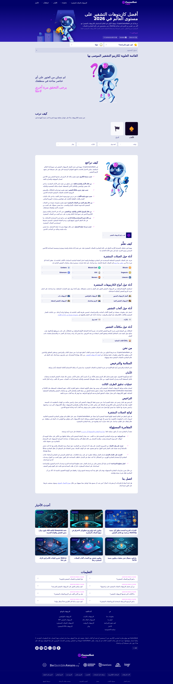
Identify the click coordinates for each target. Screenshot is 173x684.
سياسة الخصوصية (110, 629)
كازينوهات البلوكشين (65, 616)
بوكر (88, 626)
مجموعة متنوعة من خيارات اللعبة (68, 315)
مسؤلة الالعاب (111, 681)
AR (136, 648)
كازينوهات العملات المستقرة (65, 623)
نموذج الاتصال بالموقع (64, 483)
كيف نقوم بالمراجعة (110, 623)
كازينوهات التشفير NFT (65, 620)
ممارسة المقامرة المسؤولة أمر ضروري (93, 431)
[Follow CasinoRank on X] (50, 648)
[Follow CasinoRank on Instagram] (54, 648)
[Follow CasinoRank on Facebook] (58, 648)
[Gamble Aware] (65, 665)
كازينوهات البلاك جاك (88, 620)
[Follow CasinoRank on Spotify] (41, 648)
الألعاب (55, 3)
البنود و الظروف (83, 681)
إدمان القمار (127, 681)
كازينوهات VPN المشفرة (65, 626)
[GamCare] (105, 665)
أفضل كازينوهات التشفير (93, 355)
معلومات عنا (110, 616)
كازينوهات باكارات (88, 616)
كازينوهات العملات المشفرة (79, 3)
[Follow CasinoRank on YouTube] (45, 648)
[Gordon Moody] (89, 665)
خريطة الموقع (46, 681)
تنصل (97, 681)
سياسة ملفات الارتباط (65, 681)
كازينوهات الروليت (88, 623)
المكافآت (45, 3)
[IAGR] (127, 665)
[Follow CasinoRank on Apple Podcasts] (37, 648)
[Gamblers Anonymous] (118, 665)
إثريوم (116, 263)
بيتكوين (121, 263)
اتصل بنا (110, 620)
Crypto (64, 3)
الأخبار (37, 3)
